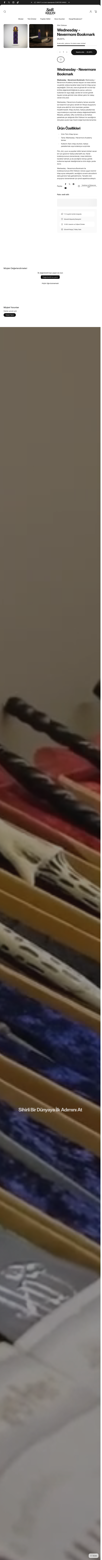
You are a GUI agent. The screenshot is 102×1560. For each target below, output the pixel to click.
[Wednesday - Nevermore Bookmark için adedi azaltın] (59, 52)
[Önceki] (31, 2)
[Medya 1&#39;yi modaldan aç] (16, 36)
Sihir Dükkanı (62, 25)
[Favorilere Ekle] (61, 60)
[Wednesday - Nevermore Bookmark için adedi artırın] (67, 52)
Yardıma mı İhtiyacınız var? (89, 186)
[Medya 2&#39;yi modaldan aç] (41, 36)
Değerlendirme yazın (50, 277)
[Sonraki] (69, 2)
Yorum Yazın (10, 315)
